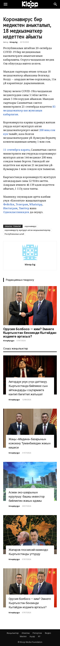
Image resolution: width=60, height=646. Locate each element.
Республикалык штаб (14, 234)
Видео (48, 633)
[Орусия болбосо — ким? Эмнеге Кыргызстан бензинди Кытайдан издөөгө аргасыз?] (30, 305)
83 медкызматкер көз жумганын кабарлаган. (29, 110)
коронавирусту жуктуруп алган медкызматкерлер (27, 230)
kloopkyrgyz (8, 340)
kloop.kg (13, 42)
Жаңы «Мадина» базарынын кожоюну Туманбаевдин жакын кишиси (30, 443)
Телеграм (22, 204)
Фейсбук (8, 204)
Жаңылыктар (13, 633)
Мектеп (23, 636)
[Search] (55, 4)
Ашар (32, 636)
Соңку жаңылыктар (15, 348)
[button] (5, 4)
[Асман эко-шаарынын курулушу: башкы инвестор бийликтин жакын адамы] (30, 481)
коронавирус (30, 226)
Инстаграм (10, 208)
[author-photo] (30, 259)
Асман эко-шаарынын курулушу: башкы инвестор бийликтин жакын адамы (27, 496)
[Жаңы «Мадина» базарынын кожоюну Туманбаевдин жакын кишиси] (30, 428)
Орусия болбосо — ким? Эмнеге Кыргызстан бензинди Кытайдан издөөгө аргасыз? (29, 332)
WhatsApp (35, 204)
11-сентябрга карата (16, 149)
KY (39, 636)
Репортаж (37, 633)
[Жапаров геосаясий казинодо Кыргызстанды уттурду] (30, 534)
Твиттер (24, 208)
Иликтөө (26, 633)
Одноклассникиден (16, 212)
